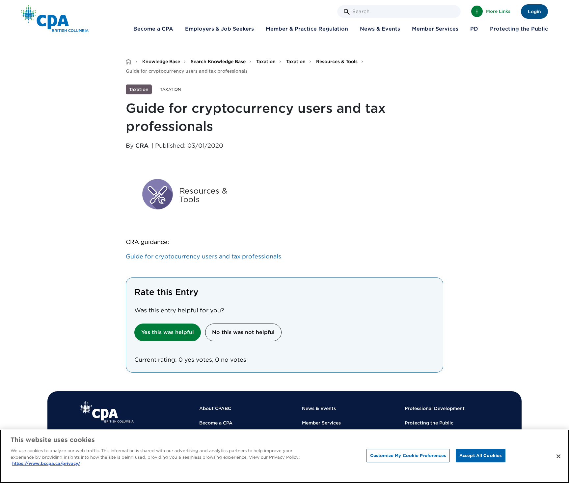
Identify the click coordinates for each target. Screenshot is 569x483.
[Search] (346, 11)
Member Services (435, 29)
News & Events (380, 29)
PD (474, 29)
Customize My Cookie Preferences (408, 455)
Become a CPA (153, 29)
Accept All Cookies (480, 455)
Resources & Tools (337, 61)
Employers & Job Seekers (219, 29)
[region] (284, 456)
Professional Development (435, 408)
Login (534, 11)
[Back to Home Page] (55, 18)
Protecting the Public (519, 29)
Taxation (266, 61)
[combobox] (399, 11)
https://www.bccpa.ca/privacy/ (46, 463)
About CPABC (215, 408)
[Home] (106, 412)
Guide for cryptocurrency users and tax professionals (203, 256)
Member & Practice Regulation (307, 29)
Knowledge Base (161, 61)
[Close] (558, 456)
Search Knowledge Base (218, 61)
